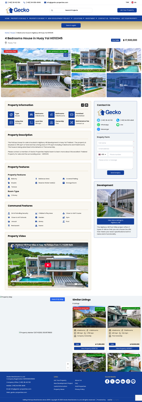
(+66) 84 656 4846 (127, 120)
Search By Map (57, 299)
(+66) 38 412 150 (107, 120)
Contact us (80, 123)
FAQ (76, 383)
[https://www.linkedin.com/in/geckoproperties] (123, 381)
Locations (78, 18)
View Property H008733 (89, 348)
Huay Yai (12, 42)
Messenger (105, 129)
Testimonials (114, 18)
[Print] (86, 105)
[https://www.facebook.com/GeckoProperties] (107, 381)
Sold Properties (80, 386)
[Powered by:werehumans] (113, 399)
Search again (71, 25)
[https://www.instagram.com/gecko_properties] (128, 381)
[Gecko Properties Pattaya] (26, 10)
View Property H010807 (124, 348)
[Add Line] (133, 381)
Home (7, 18)
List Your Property (127, 10)
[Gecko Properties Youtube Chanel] (117, 381)
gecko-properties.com (19, 392)
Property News (59, 389)
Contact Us (103, 18)
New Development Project (59, 18)
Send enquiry (115, 173)
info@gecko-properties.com (21, 389)
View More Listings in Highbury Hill (115, 221)
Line (121, 125)
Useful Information (60, 386)
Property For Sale (18, 18)
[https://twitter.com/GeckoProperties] (112, 381)
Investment (90, 18)
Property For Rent (37, 18)
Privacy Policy (80, 389)
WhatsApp (105, 125)
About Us (78, 380)
